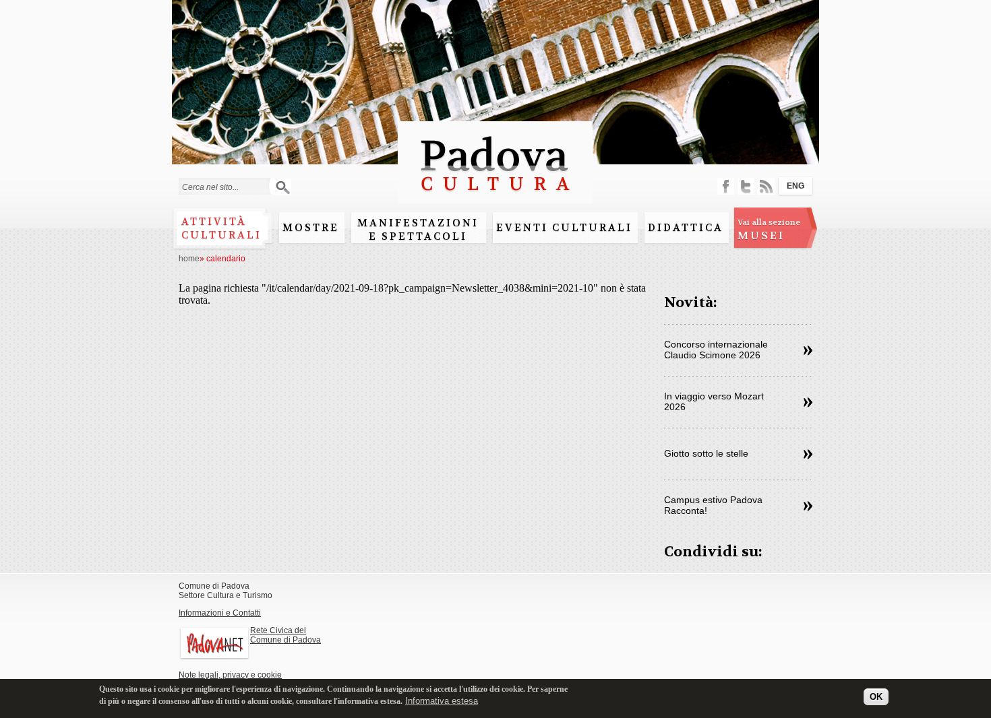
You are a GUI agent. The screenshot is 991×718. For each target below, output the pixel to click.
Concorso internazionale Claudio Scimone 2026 (716, 349)
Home (189, 258)
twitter (746, 186)
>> (808, 351)
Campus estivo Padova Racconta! (713, 505)
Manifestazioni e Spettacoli (418, 229)
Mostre (310, 227)
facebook (725, 186)
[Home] (495, 197)
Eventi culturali (564, 227)
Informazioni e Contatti (220, 613)
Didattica (685, 227)
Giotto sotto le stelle (706, 453)
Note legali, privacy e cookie (230, 675)
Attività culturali (221, 228)
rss (766, 186)
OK (876, 696)
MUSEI (769, 229)
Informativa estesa (441, 701)
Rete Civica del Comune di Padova (285, 635)
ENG (795, 186)
